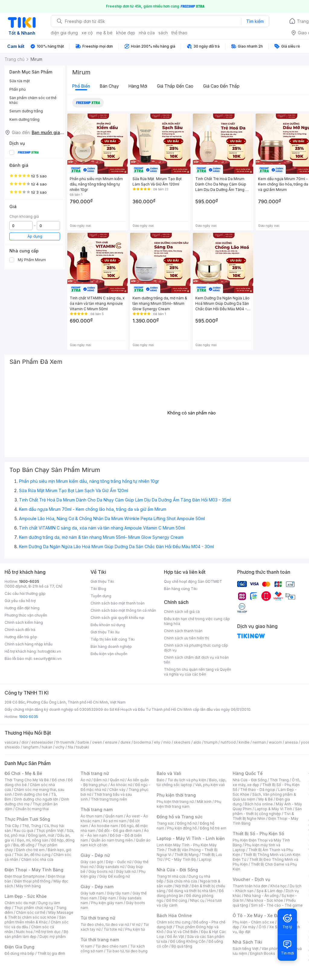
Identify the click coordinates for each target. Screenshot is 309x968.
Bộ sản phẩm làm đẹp (36, 934)
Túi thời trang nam (100, 939)
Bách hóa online (259, 804)
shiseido (12, 747)
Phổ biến (81, 86)
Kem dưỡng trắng (24, 119)
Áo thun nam (91, 816)
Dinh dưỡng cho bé (31, 794)
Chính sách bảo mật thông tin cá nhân (123, 610)
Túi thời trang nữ (98, 917)
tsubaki (82, 747)
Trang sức (165, 823)
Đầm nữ (100, 780)
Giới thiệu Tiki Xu (105, 632)
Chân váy (117, 789)
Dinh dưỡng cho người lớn (36, 799)
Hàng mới (138, 86)
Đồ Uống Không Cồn (187, 941)
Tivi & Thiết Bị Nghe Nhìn (263, 816)
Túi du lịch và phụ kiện (186, 780)
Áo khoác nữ (121, 784)
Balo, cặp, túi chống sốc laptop (191, 782)
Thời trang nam (97, 809)
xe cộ (87, 32)
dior (24, 742)
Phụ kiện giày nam (107, 903)
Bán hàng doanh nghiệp (111, 646)
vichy (60, 747)
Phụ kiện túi (135, 929)
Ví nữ (136, 924)
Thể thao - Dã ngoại (257, 789)
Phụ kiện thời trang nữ (175, 801)
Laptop (205, 859)
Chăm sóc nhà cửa (37, 859)
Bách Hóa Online (174, 915)
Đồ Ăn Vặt (175, 936)
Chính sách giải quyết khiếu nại (117, 617)
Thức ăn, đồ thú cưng (32, 854)
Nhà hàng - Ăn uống (261, 895)
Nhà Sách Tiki (247, 942)
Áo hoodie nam (104, 825)
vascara (11, 742)
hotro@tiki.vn (49, 651)
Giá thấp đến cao (175, 86)
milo (167, 742)
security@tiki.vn (47, 658)
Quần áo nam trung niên (112, 840)
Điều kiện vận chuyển (109, 653)
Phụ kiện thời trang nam (189, 804)
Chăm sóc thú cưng (173, 922)
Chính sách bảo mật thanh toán (118, 603)
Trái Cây (12, 825)
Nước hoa (24, 931)
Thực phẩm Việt (50, 830)
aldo (197, 742)
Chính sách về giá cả (182, 611)
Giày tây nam (118, 893)
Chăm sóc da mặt (20, 903)
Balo (160, 780)
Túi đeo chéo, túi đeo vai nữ (105, 924)
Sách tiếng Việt (246, 948)
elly (157, 742)
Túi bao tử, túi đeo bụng (127, 951)
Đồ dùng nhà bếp (19, 953)
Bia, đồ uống (23, 845)
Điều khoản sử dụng (108, 625)
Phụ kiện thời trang (176, 795)
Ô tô (262, 927)
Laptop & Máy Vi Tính (273, 809)
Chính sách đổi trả (20, 629)
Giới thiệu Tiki (102, 581)
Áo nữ (86, 780)
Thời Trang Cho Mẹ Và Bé (27, 780)
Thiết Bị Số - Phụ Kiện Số (258, 833)
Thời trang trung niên (109, 799)
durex (125, 742)
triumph (211, 742)
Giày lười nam (92, 893)
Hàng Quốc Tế (248, 773)
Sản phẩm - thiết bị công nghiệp (267, 811)
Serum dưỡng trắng (26, 111)
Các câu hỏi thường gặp (25, 593)
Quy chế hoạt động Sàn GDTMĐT (193, 581)
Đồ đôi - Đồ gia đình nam (119, 830)
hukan (47, 747)
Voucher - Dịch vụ (251, 879)
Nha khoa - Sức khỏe (265, 900)
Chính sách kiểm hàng (24, 622)
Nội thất (182, 886)
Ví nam (86, 946)
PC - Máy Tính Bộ (180, 859)
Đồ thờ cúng (176, 900)
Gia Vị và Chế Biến (182, 931)
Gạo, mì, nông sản (32, 840)
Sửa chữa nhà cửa (182, 881)
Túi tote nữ (113, 929)
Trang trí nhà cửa (171, 876)
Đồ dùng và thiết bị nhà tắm (192, 890)
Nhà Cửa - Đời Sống (177, 869)
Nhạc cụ (197, 900)
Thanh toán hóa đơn (250, 886)
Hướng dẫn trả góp (21, 637)
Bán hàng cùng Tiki (180, 588)
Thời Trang (279, 780)
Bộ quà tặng (181, 946)
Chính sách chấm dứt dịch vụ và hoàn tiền (196, 659)
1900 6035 (28, 716)
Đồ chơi (58, 780)
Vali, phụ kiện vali (210, 784)
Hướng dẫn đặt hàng (22, 608)
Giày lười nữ (126, 871)
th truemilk (65, 742)
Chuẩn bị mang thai (32, 809)
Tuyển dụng (101, 596)
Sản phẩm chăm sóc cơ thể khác (32, 100)
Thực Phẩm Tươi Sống (27, 819)
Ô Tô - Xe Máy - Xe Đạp (257, 915)
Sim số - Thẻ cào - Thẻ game (277, 905)
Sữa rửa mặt (19, 81)
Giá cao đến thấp (221, 86)
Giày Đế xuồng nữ (114, 876)
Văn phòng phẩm (276, 948)
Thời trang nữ (95, 773)
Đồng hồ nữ (187, 823)
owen (97, 742)
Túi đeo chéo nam (111, 946)
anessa (291, 742)
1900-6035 (29, 581)
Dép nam (108, 898)
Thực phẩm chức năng (33, 907)
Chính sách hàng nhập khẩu (29, 644)
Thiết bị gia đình (51, 953)
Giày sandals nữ (110, 866)
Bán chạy (109, 86)
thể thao (179, 32)
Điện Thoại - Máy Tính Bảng (34, 869)
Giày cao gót (92, 862)
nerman (259, 742)
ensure (111, 742)
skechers (182, 742)
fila (70, 747)
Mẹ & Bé (265, 799)
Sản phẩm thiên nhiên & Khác (35, 919)
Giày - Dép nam (97, 886)
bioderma (142, 742)
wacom (275, 742)
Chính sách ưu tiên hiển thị (186, 638)
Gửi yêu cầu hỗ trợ (20, 600)
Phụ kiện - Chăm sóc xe (253, 922)
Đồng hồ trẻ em (213, 828)
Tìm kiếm (255, 21)
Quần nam (114, 816)
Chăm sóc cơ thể (30, 912)
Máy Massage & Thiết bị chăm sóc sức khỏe (39, 915)
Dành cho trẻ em (30, 850)
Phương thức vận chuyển (26, 615)
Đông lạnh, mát (41, 835)
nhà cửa (147, 32)
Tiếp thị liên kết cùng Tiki (113, 639)
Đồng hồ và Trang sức (179, 816)
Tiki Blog (98, 588)
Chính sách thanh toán (183, 631)
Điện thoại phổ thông (32, 881)
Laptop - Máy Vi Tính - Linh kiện (191, 838)
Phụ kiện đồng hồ (182, 828)
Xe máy (249, 927)
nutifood (228, 742)
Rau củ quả (23, 830)
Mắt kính (204, 801)
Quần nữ (117, 780)
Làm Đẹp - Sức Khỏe (26, 896)
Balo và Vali (169, 773)
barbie (83, 742)
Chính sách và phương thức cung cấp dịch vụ (196, 647)
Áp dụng (34, 236)
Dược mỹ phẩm (53, 936)
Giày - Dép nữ (95, 855)
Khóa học (278, 886)
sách (163, 32)
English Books (262, 953)
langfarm (31, 747)
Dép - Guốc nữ (118, 862)
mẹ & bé (104, 32)
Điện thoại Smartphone (25, 876)
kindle (244, 742)
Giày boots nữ (100, 871)
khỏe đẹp (125, 32)
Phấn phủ (17, 89)
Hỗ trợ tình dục (48, 931)
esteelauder (42, 742)
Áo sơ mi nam (114, 821)
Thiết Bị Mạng (186, 854)
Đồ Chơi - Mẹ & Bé (23, 773)
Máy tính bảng (28, 886)
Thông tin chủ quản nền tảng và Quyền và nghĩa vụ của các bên (197, 671)
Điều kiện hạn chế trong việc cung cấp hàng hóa (197, 621)
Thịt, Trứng (31, 825)
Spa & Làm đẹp (269, 890)
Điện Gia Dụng (19, 946)
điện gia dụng (64, 32)
